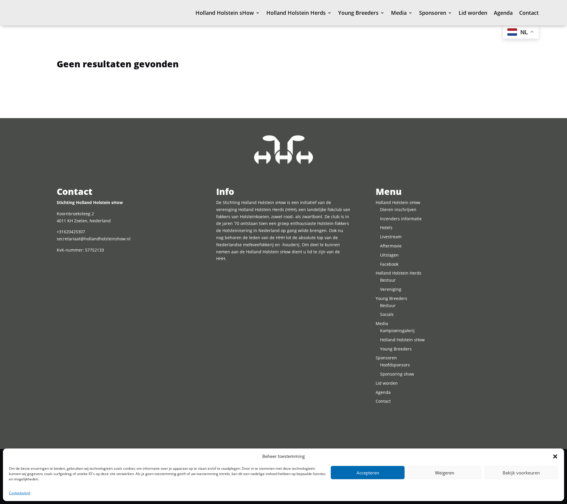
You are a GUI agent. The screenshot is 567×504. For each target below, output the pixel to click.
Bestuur (388, 280)
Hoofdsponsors (395, 365)
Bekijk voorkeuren (521, 473)
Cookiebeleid (19, 492)
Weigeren (444, 473)
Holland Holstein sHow (224, 12)
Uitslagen (389, 255)
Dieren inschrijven (398, 209)
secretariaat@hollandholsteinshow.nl (94, 239)
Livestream (391, 236)
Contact (529, 12)
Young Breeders (358, 12)
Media (399, 12)
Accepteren (367, 473)
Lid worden (473, 12)
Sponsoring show (397, 374)
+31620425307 (71, 231)
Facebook (389, 264)
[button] (555, 456)
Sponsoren (432, 12)
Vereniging (390, 289)
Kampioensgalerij (397, 330)
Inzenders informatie (401, 218)
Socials (387, 314)
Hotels (386, 227)
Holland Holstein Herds (296, 12)
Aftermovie (391, 246)
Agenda (503, 12)
